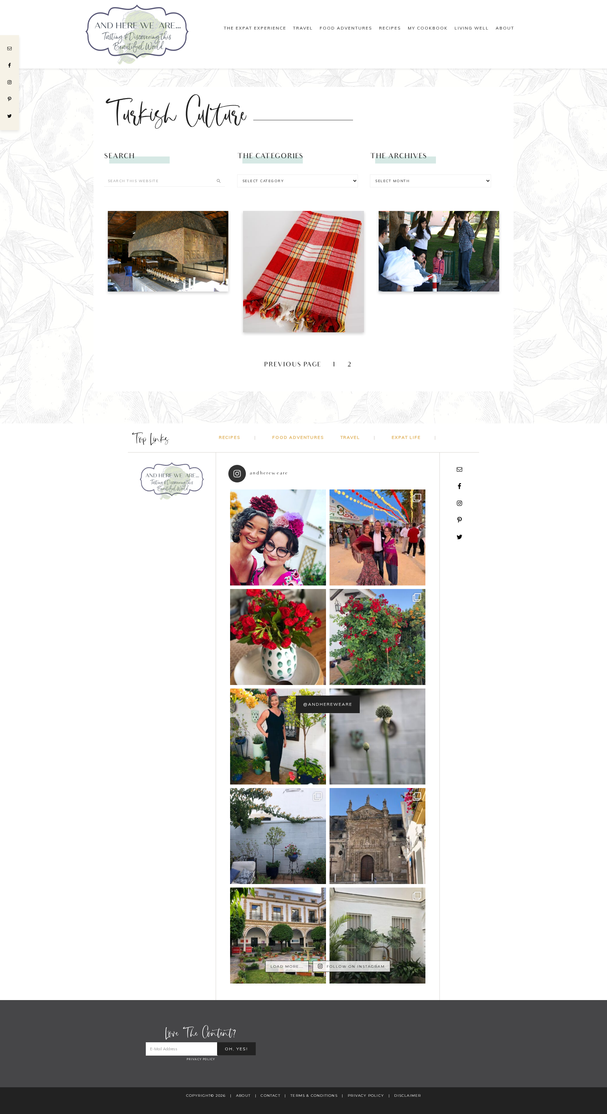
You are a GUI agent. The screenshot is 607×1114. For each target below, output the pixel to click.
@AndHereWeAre (327, 704)
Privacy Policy (201, 1059)
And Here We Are (145, 34)
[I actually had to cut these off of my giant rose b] (278, 637)
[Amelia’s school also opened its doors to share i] (278, 936)
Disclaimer (407, 1095)
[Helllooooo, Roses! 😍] (377, 637)
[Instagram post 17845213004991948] (278, 537)
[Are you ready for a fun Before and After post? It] (278, 836)
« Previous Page (288, 365)
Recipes (230, 437)
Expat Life (406, 437)
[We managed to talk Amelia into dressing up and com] (377, 537)
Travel (350, 437)
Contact (270, 1095)
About (243, 1095)
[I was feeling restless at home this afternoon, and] (377, 936)
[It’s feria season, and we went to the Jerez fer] (278, 737)
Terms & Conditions (314, 1095)
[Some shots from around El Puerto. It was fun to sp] (377, 836)
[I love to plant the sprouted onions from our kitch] (377, 737)
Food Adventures (298, 437)
